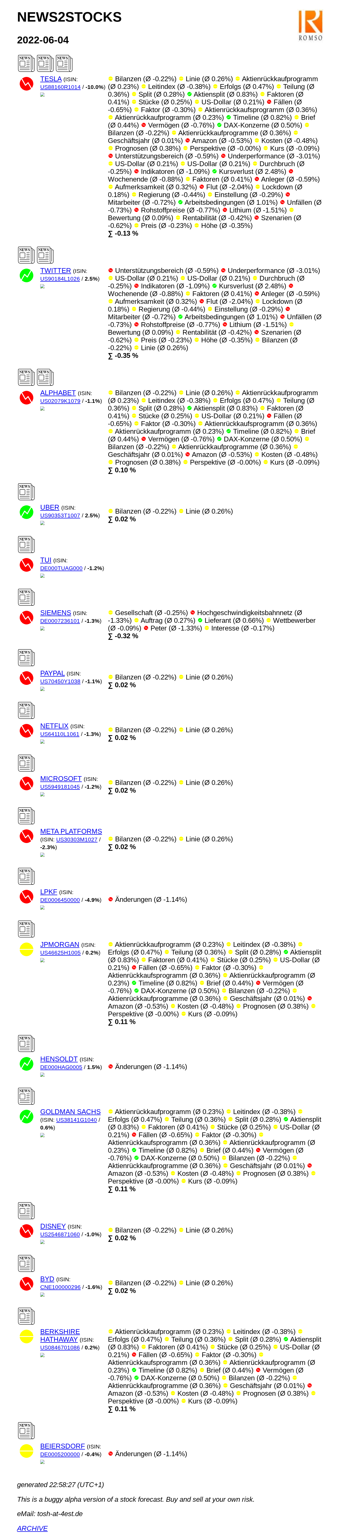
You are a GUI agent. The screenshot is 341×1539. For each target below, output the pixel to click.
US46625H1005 (60, 952)
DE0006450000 (60, 900)
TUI (45, 560)
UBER (49, 507)
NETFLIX (54, 726)
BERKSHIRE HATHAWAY (60, 1335)
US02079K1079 (60, 401)
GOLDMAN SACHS (70, 1111)
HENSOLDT (59, 1059)
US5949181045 (60, 787)
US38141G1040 (76, 1120)
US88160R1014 (60, 87)
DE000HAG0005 (61, 1067)
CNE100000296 (60, 1287)
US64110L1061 (59, 734)
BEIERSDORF (62, 1446)
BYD (47, 1279)
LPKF (48, 891)
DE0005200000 (60, 1454)
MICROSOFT (61, 778)
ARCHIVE (32, 1528)
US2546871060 (60, 1234)
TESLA (51, 79)
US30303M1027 (77, 839)
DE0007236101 (60, 621)
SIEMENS (55, 612)
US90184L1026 (60, 279)
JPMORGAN (59, 944)
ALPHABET (58, 392)
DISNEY (53, 1226)
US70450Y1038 (60, 681)
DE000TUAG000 (61, 568)
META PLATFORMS (71, 831)
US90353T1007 (60, 515)
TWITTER (55, 270)
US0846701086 (60, 1347)
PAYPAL (52, 673)
